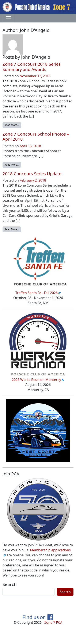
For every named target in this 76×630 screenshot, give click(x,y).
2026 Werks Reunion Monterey (36, 379)
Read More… (12, 125)
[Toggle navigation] (8, 18)
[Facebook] (38, 616)
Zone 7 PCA (53, 622)
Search (10, 584)
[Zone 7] (38, 6)
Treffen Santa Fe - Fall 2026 (36, 292)
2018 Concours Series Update (32, 173)
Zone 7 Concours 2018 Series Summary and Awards (32, 66)
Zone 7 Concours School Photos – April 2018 (36, 136)
